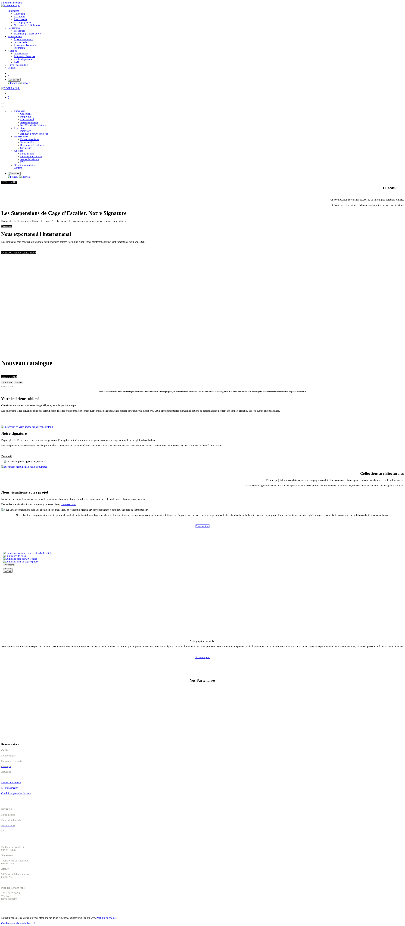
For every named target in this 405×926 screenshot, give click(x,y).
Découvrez (6, 226)
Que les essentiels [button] (10, 923)
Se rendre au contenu (11, 2)
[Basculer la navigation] (2, 103)
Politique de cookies (106, 918)
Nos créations (202, 526)
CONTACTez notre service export (18, 252)
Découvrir (6, 456)
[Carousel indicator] (4, 568)
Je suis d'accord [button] (27, 923)
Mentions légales (9, 788)
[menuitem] (13, 10)
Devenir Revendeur (11, 782)
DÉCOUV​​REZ (9, 182)
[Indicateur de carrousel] (2, 386)
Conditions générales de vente (16, 793)
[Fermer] (2, 106)
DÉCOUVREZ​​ (9, 376)
